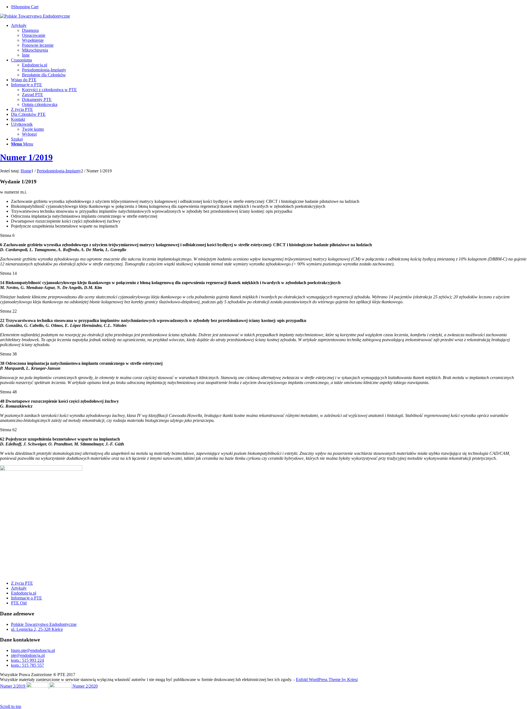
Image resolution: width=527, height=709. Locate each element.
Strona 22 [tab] (8, 311)
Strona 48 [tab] (8, 391)
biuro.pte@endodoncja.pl (33, 650)
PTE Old (19, 603)
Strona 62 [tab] (8, 429)
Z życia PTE (22, 583)
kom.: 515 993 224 (27, 660)
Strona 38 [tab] (8, 354)
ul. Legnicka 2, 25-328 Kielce (37, 629)
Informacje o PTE (26, 598)
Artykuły (19, 588)
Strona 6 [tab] (7, 235)
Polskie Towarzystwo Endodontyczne (44, 624)
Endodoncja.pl (23, 593)
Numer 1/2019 (26, 157)
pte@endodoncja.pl (28, 655)
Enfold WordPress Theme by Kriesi (327, 679)
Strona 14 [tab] (8, 273)
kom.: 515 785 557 (27, 665)
